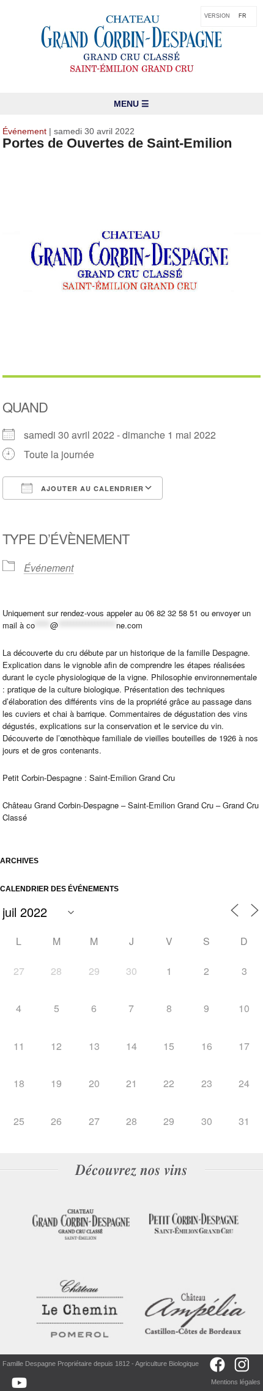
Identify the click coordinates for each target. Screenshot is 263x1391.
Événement (48, 568)
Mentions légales (236, 1382)
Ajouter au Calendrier (91, 488)
